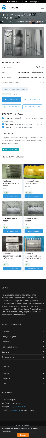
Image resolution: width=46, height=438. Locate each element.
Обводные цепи (9, 336)
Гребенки (40, 21)
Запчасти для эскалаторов (24, 21)
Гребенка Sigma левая (10, 219)
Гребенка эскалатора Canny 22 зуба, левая (12, 255)
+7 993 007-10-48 (12, 107)
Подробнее (6, 431)
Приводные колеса (10, 347)
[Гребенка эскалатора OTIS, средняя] (23, 42)
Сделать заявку (12, 99)
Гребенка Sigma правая (31, 219)
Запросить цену (12, 196)
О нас (4, 383)
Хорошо (23, 435)
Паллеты (6, 341)
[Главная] (2, 21)
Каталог (9, 21)
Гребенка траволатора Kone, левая (11, 183)
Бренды (5, 373)
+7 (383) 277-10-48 (16, 2)
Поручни (6, 378)
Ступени (5, 352)
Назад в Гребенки (11, 150)
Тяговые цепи (8, 357)
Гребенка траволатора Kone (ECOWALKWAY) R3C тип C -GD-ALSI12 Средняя (33, 256)
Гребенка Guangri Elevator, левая (32, 182)
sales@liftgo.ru (33, 2)
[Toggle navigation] (41, 7)
